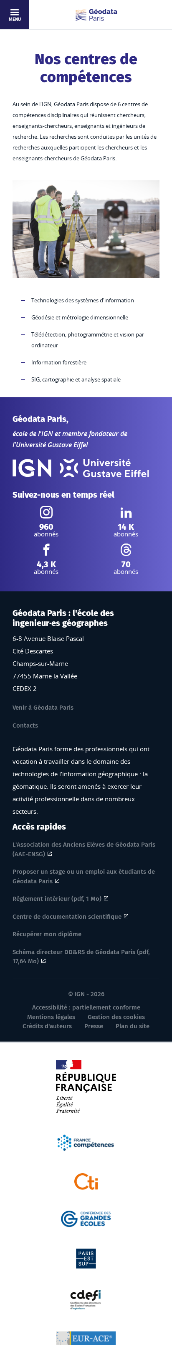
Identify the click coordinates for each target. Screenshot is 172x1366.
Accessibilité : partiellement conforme (86, 1007)
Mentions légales (51, 1017)
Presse (93, 1026)
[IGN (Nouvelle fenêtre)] (32, 468)
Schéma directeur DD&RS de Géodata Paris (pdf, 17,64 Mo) (81, 956)
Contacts (25, 725)
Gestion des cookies (116, 1017)
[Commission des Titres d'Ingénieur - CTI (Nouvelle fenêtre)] (86, 1181)
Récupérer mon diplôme (47, 934)
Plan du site (132, 1026)
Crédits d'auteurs (47, 1026)
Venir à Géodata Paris (43, 707)
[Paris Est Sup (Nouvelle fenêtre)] (86, 1258)
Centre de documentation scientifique (67, 916)
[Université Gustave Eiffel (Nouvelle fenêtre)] (104, 468)
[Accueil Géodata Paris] (96, 15)
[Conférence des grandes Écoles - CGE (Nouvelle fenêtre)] (86, 1218)
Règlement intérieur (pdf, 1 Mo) (57, 898)
